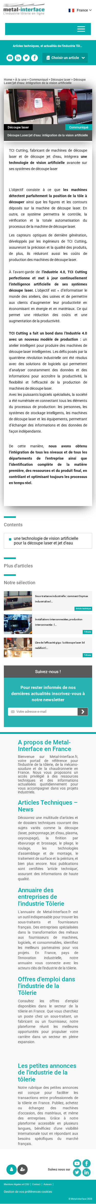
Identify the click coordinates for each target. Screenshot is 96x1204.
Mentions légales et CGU (16, 1184)
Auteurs (48, 1184)
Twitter (26, 57)
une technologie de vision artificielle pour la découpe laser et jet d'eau (46, 540)
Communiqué (38, 79)
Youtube (9, 57)
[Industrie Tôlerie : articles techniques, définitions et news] (22, 7)
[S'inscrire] (22, 1169)
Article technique (83, 608)
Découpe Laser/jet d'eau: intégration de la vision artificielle (45, 81)
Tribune (87, 632)
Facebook (34, 57)
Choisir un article (65, 58)
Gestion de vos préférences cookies (28, 1192)
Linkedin (18, 57)
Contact (36, 1184)
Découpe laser (60, 79)
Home (8, 79)
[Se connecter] (11, 1169)
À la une (20, 79)
